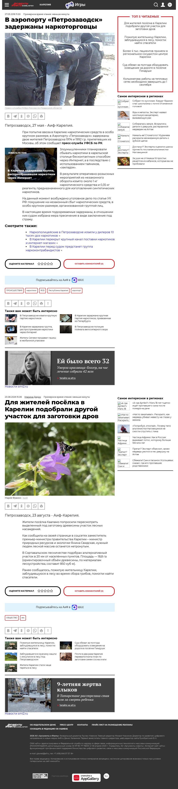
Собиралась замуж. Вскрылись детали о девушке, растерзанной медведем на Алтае (150, 126)
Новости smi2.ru (16, 386)
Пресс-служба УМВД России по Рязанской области (33, 108)
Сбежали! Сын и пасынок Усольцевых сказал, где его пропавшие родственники (152, 463)
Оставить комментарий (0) (89, 264)
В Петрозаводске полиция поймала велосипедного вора (91, 328)
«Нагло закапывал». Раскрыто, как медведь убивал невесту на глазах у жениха (151, 417)
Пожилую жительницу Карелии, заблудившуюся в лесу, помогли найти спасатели (145, 40)
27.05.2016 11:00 (13, 14)
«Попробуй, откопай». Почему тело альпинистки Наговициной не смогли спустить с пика (151, 429)
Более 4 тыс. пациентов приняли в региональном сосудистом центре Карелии (145, 54)
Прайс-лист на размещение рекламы (112, 725)
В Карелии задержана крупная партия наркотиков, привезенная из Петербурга (93, 318)
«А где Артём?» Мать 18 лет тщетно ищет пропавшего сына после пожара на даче (151, 406)
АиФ (25, 498)
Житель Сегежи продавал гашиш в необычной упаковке (38, 339)
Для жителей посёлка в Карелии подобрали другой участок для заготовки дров (145, 26)
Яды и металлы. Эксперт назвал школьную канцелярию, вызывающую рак (149, 115)
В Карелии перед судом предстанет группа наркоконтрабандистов (59, 248)
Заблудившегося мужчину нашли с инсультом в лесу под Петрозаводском (38, 657)
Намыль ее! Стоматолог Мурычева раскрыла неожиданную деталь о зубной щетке (151, 138)
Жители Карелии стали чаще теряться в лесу (35, 666)
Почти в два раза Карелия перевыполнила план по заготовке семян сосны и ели (90, 657)
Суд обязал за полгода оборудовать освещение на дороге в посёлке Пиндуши (145, 68)
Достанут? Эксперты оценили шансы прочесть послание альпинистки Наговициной (152, 149)
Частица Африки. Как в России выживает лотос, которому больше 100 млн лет (151, 440)
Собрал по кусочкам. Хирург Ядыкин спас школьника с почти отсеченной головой (152, 104)
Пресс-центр (66, 725)
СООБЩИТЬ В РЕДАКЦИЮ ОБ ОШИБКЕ (49, 729)
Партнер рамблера (60, 776)
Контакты (82, 725)
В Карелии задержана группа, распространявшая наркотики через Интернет (36, 329)
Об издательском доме (43, 725)
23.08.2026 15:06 (13, 397)
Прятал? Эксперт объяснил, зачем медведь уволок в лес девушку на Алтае (150, 451)
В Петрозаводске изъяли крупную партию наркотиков (38, 317)
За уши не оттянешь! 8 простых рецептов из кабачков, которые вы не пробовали (152, 161)
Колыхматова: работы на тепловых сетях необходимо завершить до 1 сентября (145, 81)
